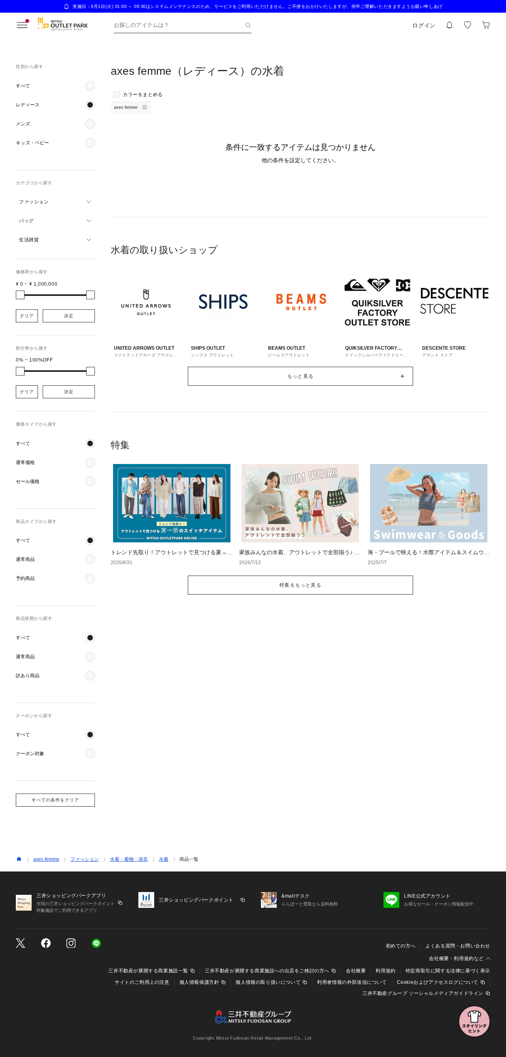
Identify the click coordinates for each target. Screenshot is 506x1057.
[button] (55, 85)
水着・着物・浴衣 (129, 859)
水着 (163, 859)
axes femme (46, 859)
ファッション (84, 859)
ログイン (424, 25)
